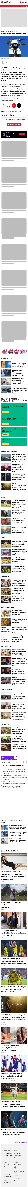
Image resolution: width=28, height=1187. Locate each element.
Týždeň (24, 762)
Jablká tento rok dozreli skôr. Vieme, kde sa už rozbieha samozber (18, 520)
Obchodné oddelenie (8, 1174)
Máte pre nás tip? (7, 1182)
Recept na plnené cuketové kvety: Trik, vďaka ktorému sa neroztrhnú (19, 620)
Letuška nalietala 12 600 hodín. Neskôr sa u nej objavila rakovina (18, 512)
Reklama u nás (17, 1153)
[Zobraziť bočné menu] (26, 6)
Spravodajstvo (7, 1169)
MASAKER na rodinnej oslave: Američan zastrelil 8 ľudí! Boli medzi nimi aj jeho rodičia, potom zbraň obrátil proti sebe (19, 681)
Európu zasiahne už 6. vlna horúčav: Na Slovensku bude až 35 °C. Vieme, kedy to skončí (15, 787)
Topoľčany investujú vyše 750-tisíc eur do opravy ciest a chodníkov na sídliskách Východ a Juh (18, 833)
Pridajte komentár (15, 124)
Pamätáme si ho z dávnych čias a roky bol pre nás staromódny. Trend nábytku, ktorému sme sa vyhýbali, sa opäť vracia (19, 706)
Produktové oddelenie (8, 1172)
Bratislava (6, 6)
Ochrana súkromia (8, 1155)
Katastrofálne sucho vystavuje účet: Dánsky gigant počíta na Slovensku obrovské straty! (19, 591)
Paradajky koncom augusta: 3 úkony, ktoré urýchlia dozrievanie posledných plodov (18, 730)
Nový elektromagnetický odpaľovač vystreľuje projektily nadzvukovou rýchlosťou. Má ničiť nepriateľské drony (18, 477)
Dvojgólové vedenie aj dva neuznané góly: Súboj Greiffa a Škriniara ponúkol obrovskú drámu (19, 569)
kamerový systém (16, 111)
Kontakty (6, 1166)
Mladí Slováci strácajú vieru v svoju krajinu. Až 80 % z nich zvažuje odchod (19, 598)
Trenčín (17, 6)
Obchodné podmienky (18, 1157)
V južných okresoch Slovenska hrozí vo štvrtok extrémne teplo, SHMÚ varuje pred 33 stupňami (17, 827)
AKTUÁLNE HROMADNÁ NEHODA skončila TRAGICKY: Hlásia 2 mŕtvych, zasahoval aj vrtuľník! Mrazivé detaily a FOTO (19, 390)
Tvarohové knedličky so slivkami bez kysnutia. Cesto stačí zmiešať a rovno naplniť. (18, 638)
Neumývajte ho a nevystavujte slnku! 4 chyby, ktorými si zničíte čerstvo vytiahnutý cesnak (19, 739)
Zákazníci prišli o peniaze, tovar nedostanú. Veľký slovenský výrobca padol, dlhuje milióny (14, 782)
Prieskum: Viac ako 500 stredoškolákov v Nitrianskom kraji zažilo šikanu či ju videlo (17, 840)
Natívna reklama (17, 1164)
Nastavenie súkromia (8, 1157)
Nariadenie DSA (7, 1164)
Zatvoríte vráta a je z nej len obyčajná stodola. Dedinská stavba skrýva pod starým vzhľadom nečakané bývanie (18, 696)
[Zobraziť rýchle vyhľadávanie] (23, 6)
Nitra (13, 29)
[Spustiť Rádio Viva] (9, 756)
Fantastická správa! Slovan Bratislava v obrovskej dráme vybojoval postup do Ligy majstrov (19, 543)
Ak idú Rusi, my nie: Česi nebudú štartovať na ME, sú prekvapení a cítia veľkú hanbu (19, 552)
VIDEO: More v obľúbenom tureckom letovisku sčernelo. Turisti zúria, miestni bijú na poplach (19, 529)
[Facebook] (15, 1167)
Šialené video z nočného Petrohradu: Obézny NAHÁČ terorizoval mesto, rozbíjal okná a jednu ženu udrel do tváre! (19, 661)
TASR (6, 62)
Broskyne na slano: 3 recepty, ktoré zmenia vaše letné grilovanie (19, 612)
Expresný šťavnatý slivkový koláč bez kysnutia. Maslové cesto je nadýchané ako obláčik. (19, 630)
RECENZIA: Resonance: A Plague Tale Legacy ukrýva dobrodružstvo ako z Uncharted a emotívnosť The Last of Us (19, 487)
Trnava (12, 6)
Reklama (16, 1150)
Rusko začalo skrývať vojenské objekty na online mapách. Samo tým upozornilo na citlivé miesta (19, 467)
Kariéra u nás (6, 1160)
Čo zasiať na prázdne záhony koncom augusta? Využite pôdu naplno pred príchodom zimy (19, 747)
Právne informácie (8, 1153)
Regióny (9, 29)
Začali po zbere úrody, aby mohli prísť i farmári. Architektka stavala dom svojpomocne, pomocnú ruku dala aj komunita (19, 716)
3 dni (16, 762)
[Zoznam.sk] (18, 1178)
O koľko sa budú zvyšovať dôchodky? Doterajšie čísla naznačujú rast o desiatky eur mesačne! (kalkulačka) (19, 582)
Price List (16, 1162)
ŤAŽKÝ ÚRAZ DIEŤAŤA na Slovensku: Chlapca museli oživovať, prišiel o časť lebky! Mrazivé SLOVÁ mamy (14, 771)
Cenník (15, 1160)
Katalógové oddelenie (8, 1176)
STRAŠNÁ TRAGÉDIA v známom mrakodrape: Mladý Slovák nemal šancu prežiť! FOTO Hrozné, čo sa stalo (15, 777)
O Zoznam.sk (7, 1150)
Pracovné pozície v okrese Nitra (10, 400)
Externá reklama (17, 1155)
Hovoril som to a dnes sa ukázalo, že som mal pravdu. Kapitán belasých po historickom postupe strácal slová (19, 504)
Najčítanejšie (6, 762)
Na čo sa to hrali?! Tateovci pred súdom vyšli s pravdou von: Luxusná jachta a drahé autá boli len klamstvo (19, 671)
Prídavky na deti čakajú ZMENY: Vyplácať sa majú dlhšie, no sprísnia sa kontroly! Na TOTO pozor (19, 652)
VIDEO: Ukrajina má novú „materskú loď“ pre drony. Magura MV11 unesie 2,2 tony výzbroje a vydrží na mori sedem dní (19, 458)
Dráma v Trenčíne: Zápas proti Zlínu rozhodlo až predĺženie (18, 559)
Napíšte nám (6, 1162)
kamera (9, 111)
